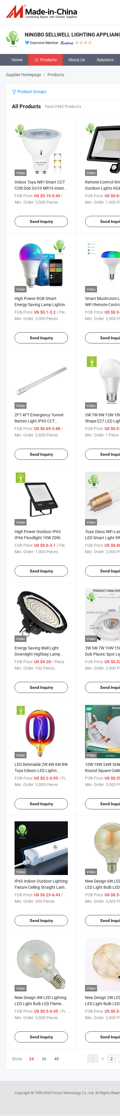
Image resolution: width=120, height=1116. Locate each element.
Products (48, 59)
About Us (76, 59)
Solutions (105, 59)
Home (17, 59)
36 (44, 1058)
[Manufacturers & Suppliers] (42, 11)
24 (31, 1058)
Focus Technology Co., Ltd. (73, 1092)
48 (56, 1058)
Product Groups (31, 91)
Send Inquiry (41, 221)
